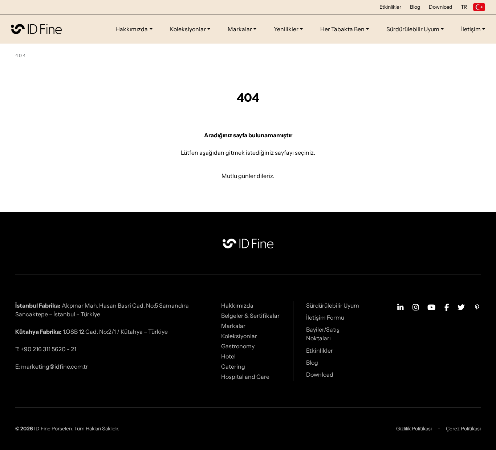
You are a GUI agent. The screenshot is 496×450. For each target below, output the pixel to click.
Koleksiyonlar (188, 29)
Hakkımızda (131, 29)
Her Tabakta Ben (342, 29)
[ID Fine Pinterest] (477, 306)
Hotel (228, 356)
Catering (233, 366)
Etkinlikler (390, 7)
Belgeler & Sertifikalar (250, 315)
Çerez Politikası (463, 428)
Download (440, 7)
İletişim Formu (325, 317)
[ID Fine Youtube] (431, 306)
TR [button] (464, 7)
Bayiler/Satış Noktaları (323, 334)
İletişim (471, 29)
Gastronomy (238, 346)
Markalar (240, 29)
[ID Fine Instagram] (415, 306)
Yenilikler (286, 29)
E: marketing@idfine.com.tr (51, 366)
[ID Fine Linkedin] (400, 306)
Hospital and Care (245, 376)
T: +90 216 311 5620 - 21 (45, 349)
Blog (415, 7)
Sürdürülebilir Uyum (412, 29)
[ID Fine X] (461, 306)
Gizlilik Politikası (414, 428)
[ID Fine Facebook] (446, 306)
